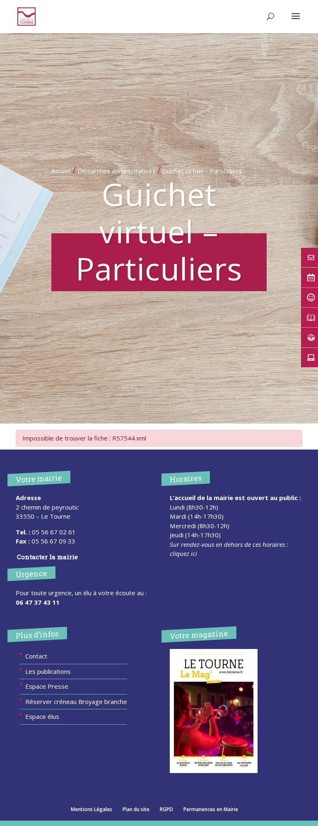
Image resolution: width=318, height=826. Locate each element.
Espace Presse (46, 686)
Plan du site (136, 809)
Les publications (48, 671)
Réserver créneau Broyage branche (76, 701)
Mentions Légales (91, 809)
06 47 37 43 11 (38, 602)
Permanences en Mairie (210, 809)
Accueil (61, 171)
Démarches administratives (116, 171)
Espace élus (42, 716)
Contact (36, 656)
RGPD (166, 809)
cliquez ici (183, 553)
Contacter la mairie (47, 557)
